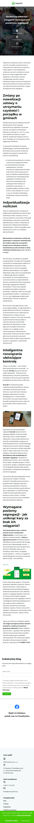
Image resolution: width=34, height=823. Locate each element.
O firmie (5, 804)
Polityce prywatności (24, 815)
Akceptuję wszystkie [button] (25, 820)
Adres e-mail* (6, 671)
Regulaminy (7, 807)
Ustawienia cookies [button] (11, 821)
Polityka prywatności (9, 810)
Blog (4, 800)
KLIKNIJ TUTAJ (25, 642)
